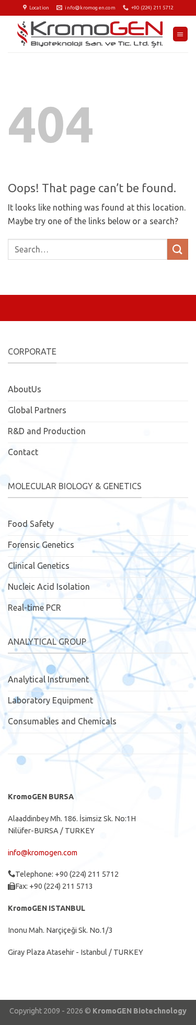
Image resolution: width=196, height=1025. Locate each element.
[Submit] (177, 249)
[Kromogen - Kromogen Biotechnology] (90, 34)
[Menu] (180, 34)
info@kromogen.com (42, 852)
